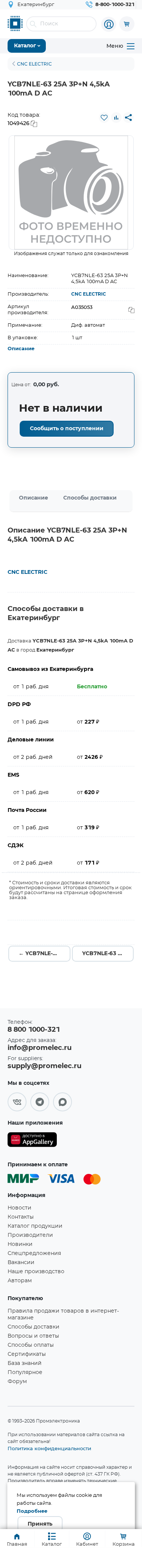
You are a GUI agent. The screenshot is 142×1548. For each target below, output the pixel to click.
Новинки (20, 1244)
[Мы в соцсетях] (17, 1101)
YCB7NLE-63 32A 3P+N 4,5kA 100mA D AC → (108, 953)
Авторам (20, 1280)
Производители (30, 1235)
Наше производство (36, 1271)
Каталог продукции (35, 1226)
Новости (19, 1208)
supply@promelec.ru (44, 1066)
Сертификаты (27, 1354)
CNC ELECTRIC (88, 294)
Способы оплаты (31, 1345)
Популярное (25, 1372)
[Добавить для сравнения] (116, 117)
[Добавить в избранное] (104, 117)
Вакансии (21, 1262)
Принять (40, 1524)
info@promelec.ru (40, 1048)
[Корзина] (126, 23)
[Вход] (108, 24)
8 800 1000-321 (34, 1029)
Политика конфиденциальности (49, 1448)
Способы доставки (90, 498)
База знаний (25, 1363)
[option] (71, 192)
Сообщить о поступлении (66, 428)
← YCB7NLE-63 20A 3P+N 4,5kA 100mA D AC (44, 953)
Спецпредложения (34, 1253)
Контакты (21, 1217)
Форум (17, 1381)
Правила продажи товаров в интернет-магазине (63, 1314)
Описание (21, 348)
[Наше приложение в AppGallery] (32, 1141)
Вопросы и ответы (33, 1336)
